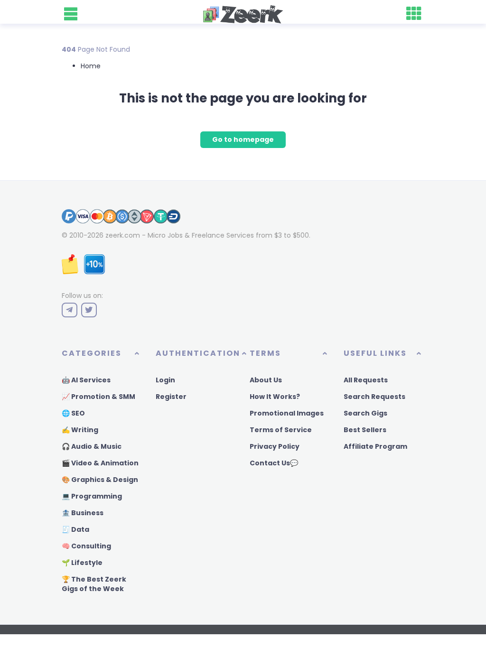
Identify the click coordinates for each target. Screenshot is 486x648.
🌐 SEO (73, 413)
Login (165, 380)
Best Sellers (365, 430)
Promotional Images (287, 413)
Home (91, 66)
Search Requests (374, 396)
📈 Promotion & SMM (98, 396)
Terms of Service (281, 430)
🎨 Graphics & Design (100, 479)
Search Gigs (365, 413)
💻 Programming (92, 496)
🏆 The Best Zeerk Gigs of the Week (94, 583)
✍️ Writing (80, 430)
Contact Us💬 (274, 463)
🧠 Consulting (86, 546)
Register (171, 396)
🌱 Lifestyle (82, 562)
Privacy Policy (274, 446)
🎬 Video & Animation (100, 463)
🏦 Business (82, 513)
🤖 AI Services (86, 380)
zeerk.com (122, 235)
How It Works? (275, 396)
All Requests (366, 380)
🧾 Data (75, 529)
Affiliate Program (375, 446)
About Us (266, 380)
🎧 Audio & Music (92, 446)
